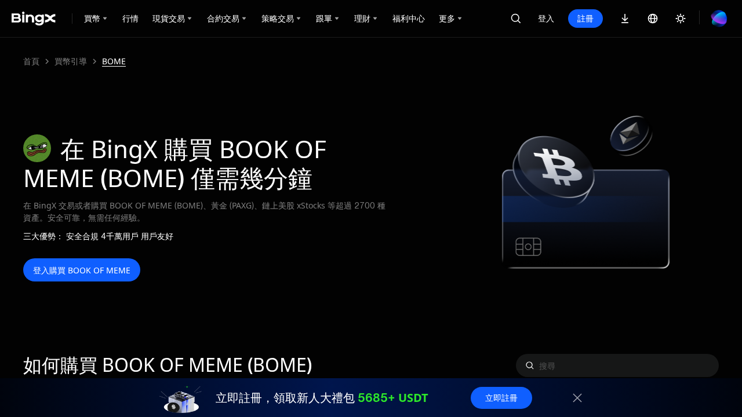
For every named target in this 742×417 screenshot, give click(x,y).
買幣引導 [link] (70, 61)
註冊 (585, 18)
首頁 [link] (31, 61)
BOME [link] (114, 61)
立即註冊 (501, 397)
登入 (546, 18)
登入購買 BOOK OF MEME (81, 270)
